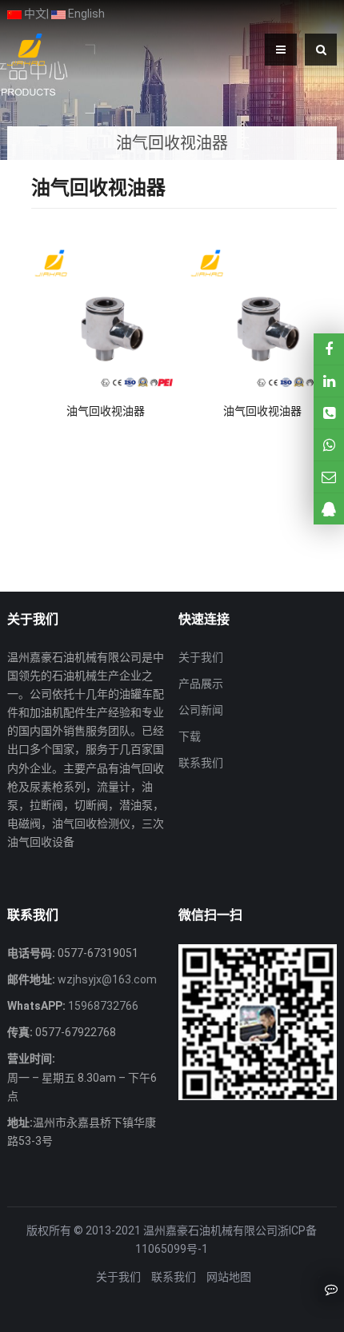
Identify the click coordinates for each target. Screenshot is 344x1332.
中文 (34, 13)
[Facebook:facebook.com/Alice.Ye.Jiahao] (329, 349)
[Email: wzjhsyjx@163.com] (329, 477)
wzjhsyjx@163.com (106, 979)
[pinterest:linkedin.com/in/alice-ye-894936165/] (329, 381)
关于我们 (200, 657)
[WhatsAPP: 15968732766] (329, 445)
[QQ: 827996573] (329, 508)
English (85, 13)
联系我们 (200, 762)
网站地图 (228, 1276)
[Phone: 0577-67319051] (329, 413)
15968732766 (102, 1005)
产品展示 (200, 683)
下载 (189, 736)
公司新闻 (200, 710)
